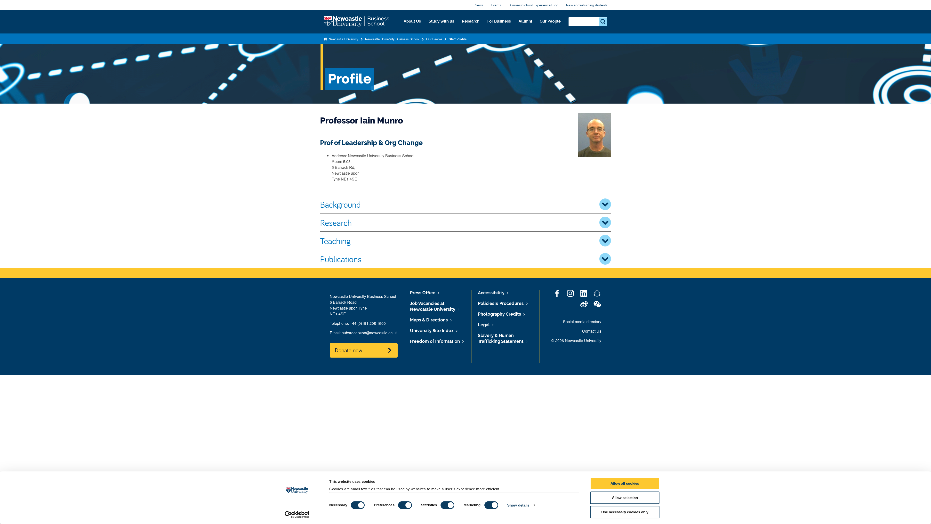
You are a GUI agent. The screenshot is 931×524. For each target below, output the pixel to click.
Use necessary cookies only (624, 512)
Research (471, 21)
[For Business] (499, 26)
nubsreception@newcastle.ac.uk (370, 333)
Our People (550, 21)
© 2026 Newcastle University (576, 340)
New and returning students (586, 5)
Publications (340, 258)
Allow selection (625, 498)
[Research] (471, 26)
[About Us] (412, 26)
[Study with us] (441, 26)
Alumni (525, 21)
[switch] (405, 505)
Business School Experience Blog (533, 5)
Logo (357, 21)
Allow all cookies (624, 483)
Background (340, 204)
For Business (499, 21)
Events (496, 5)
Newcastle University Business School (392, 39)
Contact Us (591, 331)
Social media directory (582, 321)
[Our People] (550, 26)
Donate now (348, 350)
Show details (518, 505)
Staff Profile (457, 39)
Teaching (335, 240)
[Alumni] (525, 26)
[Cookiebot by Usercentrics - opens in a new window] (297, 514)
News (479, 5)
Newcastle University (343, 39)
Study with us (441, 21)
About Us (412, 21)
